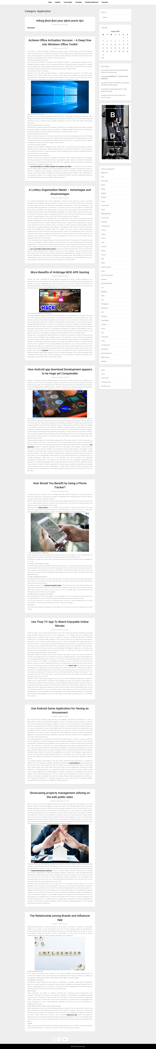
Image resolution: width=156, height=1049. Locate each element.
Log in (103, 374)
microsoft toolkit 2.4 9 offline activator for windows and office (50, 166)
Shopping (78, 2)
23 (127, 48)
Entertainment (105, 226)
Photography (105, 304)
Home (50, 2)
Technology (104, 337)
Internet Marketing (91, 2)
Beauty (103, 185)
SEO (102, 312)
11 (107, 44)
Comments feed (106, 382)
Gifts (102, 259)
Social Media (68, 2)
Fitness (103, 238)
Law (102, 287)
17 (103, 48)
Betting (103, 189)
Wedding (103, 361)
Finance (103, 234)
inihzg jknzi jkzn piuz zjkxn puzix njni (60, 20)
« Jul (102, 58)
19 (111, 48)
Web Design (104, 349)
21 (119, 48)
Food (102, 242)
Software (104, 324)
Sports (103, 328)
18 (107, 48)
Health (103, 263)
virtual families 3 (74, 763)
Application (104, 172)
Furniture (103, 246)
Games (103, 250)
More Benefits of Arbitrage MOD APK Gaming (60, 272)
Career (103, 201)
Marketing (104, 291)
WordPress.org (105, 386)
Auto (102, 177)
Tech (102, 333)
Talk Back (105, 2)
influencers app (71, 1015)
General (57, 2)
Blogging (103, 193)
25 (107, 51)
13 (115, 44)
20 (115, 48)
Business (104, 197)
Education (104, 222)
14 (119, 44)
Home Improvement (107, 275)
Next (65, 1039)
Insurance (104, 279)
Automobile (104, 181)
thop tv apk (72, 665)
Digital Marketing (106, 214)
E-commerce (105, 218)
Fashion (103, 230)
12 (111, 44)
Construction (105, 205)
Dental (103, 209)
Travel (103, 341)
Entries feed (104, 378)
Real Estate (104, 308)
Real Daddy (31, 27)
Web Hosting (105, 357)
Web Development (106, 353)
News (102, 296)
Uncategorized (105, 345)
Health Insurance (106, 267)
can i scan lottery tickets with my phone (43, 249)
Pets (102, 300)
